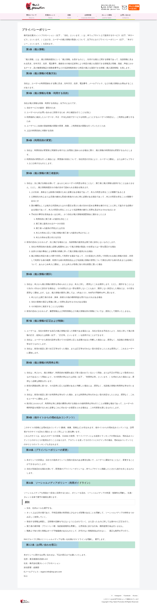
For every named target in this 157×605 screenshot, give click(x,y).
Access (135, 595)
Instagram (118, 595)
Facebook (127, 595)
